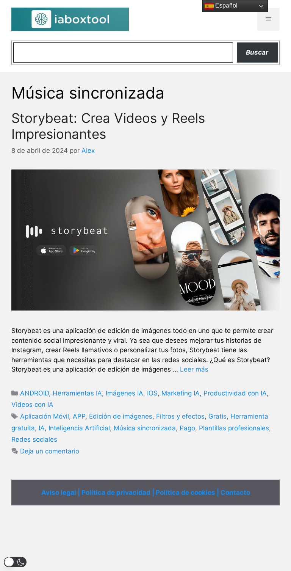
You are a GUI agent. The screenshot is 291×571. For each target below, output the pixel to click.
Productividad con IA (235, 393)
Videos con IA (32, 404)
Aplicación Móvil (44, 416)
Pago (187, 428)
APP (79, 416)
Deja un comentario (49, 451)
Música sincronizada (145, 428)
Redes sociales (34, 439)
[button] (15, 562)
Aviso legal (58, 492)
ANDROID (34, 393)
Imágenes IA (124, 393)
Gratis (217, 416)
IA (42, 428)
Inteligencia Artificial (79, 428)
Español (226, 5)
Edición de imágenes (120, 416)
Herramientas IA (77, 393)
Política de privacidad (115, 492)
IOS (152, 393)
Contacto (235, 492)
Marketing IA (180, 393)
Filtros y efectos (180, 416)
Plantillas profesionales (234, 428)
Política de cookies (185, 492)
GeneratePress (192, 558)
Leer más (194, 369)
